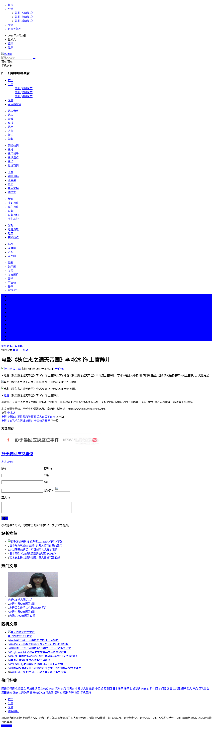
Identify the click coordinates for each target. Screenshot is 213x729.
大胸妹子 (24, 692)
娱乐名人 (186, 688)
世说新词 (13, 165)
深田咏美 (6, 692)
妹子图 (12, 266)
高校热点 (13, 237)
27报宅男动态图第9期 (22, 603)
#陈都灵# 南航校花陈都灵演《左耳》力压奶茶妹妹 (39, 644)
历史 (10, 184)
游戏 (10, 119)
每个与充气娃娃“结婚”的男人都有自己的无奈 (35, 545)
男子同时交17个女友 (20, 636)
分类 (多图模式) (24, 12)
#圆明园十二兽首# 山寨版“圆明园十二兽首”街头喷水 (40, 648)
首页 (10, 4)
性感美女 (20, 688)
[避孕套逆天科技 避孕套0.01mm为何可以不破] (110, 541)
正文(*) (5, 497)
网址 (46, 482)
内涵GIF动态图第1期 (20, 599)
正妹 (15, 692)
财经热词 (13, 214)
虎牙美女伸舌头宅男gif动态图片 (28, 607)
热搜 (10, 149)
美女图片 (13, 274)
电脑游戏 (13, 229)
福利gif (58, 692)
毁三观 (16, 368)
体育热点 (35, 692)
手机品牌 (13, 218)
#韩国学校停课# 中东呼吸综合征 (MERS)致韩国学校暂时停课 (45, 668)
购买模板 (13, 711)
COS (10, 339)
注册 (10, 47)
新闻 (10, 198)
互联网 (12, 248)
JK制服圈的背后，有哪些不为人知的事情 (33, 549)
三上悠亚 (175, 688)
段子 (10, 320)
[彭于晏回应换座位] (106, 440)
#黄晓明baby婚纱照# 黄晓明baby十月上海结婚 (36, 664)
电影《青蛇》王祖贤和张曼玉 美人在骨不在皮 (28, 416)
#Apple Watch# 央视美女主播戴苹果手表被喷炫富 (37, 652)
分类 (10, 8)
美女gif (145, 688)
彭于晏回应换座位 (17, 454)
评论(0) (59, 368)
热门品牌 (164, 688)
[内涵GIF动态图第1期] (110, 584)
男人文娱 (13, 188)
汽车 (10, 252)
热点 (10, 127)
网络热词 (13, 145)
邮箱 (46, 475)
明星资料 (13, 176)
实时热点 (13, 202)
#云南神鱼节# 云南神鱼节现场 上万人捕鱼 (34, 640)
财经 (10, 210)
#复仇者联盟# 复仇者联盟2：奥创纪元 (31, 660)
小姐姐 (99, 688)
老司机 (12, 256)
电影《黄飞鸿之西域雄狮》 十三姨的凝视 (25, 420)
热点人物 (83, 688)
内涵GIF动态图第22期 (22, 615)
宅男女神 (72, 688)
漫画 (10, 286)
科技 (10, 123)
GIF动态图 (47, 692)
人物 (10, 131)
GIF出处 (23, 350)
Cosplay (12, 290)
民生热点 (13, 206)
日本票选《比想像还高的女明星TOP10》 (33, 553)
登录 (10, 43)
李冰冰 (11, 412)
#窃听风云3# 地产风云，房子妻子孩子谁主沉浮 (38, 672)
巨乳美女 (204, 688)
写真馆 (12, 282)
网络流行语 (8, 688)
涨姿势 (12, 180)
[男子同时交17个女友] (110, 632)
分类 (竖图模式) (24, 16)
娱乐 (10, 135)
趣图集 (12, 192)
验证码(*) (48, 490)
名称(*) (47, 468)
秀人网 (154, 688)
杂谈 (92, 688)
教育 (10, 233)
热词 (10, 115)
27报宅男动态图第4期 (22, 611)
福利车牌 (68, 692)
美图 (10, 270)
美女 (10, 328)
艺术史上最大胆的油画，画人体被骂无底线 (34, 557)
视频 (10, 139)
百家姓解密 (14, 28)
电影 (6, 395)
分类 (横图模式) (24, 20)
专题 (10, 24)
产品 (195, 688)
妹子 (126, 688)
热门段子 (13, 153)
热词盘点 (13, 111)
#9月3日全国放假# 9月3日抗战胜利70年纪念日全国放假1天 (43, 656)
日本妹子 (117, 688)
